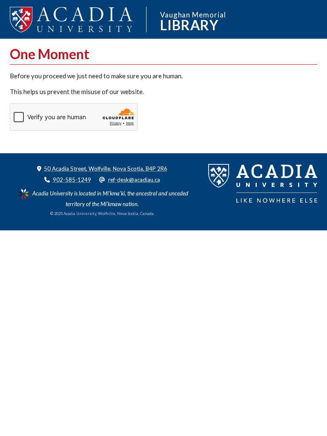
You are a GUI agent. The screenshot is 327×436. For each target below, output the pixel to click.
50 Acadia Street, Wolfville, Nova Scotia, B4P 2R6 (105, 168)
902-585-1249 (72, 179)
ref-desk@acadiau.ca (134, 179)
